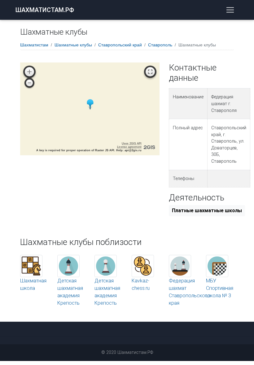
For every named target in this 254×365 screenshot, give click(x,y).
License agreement (129, 146)
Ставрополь (160, 44)
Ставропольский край (120, 44)
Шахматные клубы (73, 44)
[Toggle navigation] (230, 10)
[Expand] (150, 71)
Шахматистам (34, 44)
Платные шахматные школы (207, 210)
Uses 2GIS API (132, 143)
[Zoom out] (29, 83)
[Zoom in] (29, 72)
